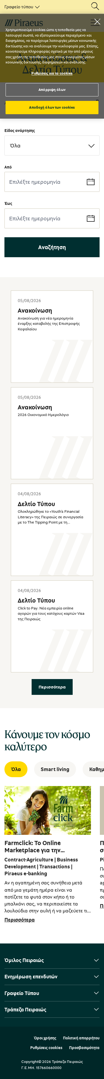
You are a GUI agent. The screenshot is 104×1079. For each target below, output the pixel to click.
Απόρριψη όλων (52, 89)
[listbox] (21, 6)
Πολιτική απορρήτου (81, 1037)
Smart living (55, 769)
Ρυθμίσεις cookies (46, 1047)
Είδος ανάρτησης (19, 130)
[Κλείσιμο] (97, 22)
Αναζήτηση (52, 247)
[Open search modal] (95, 7)
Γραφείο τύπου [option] (18, 7)
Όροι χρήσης (45, 1037)
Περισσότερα (52, 687)
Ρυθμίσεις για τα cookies (51, 73)
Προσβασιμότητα (84, 1047)
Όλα (16, 769)
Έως (8, 203)
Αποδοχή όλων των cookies (52, 107)
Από (8, 167)
